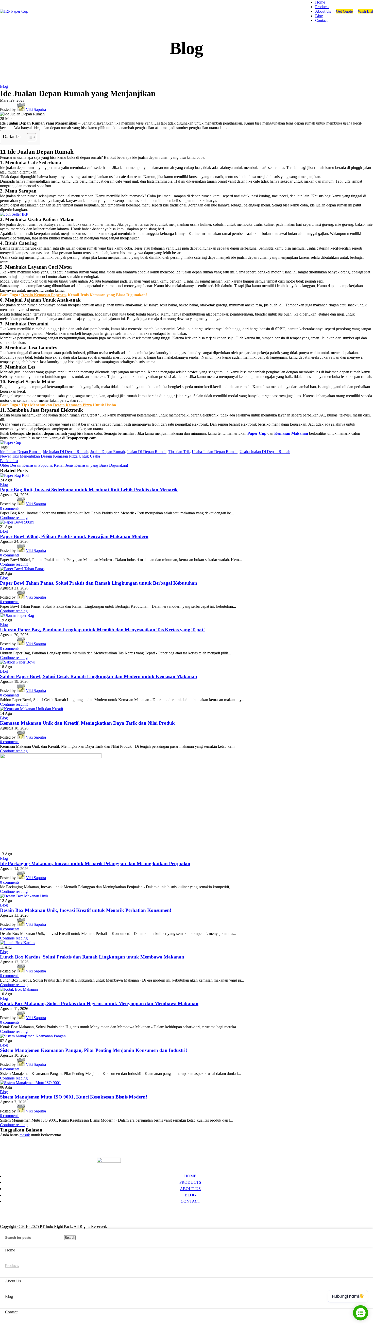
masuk (25, 1135)
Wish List (365, 11)
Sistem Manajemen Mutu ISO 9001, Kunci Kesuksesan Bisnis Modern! (73, 1097)
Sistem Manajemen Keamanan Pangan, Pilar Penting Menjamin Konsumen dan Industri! (93, 1050)
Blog (4, 86)
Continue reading (14, 517)
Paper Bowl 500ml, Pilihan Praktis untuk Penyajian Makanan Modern (74, 536)
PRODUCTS (190, 1182)
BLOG (190, 1195)
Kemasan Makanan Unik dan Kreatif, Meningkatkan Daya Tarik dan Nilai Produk (87, 723)
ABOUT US (190, 1189)
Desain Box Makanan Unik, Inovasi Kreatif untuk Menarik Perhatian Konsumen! (85, 910)
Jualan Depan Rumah (107, 451)
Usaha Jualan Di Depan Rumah (265, 451)
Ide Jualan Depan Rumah (20, 451)
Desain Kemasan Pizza (72, 405)
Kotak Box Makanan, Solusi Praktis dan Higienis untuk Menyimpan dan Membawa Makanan (99, 1003)
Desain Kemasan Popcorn (43, 295)
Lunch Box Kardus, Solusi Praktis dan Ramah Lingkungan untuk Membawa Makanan (92, 957)
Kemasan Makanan (291, 433)
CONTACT (190, 1201)
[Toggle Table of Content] (29, 137)
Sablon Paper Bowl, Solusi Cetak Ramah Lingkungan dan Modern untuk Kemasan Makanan (98, 676)
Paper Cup (256, 433)
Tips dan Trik (179, 451)
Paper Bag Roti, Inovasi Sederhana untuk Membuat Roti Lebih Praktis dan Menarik (89, 489)
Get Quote (344, 11)
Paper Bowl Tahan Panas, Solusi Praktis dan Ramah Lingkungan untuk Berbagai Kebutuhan (98, 583)
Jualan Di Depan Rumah (146, 451)
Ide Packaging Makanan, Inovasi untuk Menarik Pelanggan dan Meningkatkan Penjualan (95, 863)
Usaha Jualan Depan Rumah (215, 451)
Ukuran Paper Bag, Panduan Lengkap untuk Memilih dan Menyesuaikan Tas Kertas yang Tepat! (102, 629)
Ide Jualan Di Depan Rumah (65, 451)
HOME (190, 1176)
